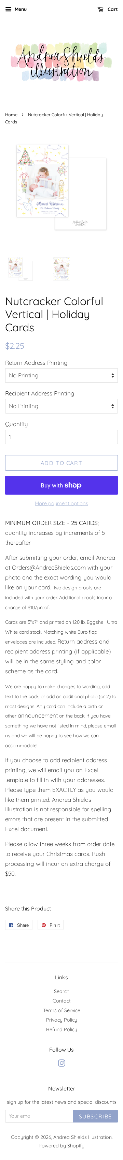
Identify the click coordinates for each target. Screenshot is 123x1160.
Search (61, 991)
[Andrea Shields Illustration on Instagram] (61, 1064)
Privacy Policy (61, 1020)
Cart (112, 9)
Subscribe (95, 1116)
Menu (20, 9)
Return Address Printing (36, 362)
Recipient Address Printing (39, 393)
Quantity (16, 423)
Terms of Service (61, 1010)
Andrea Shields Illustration (82, 1137)
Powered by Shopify (61, 1146)
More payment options (61, 503)
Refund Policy (61, 1029)
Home (11, 114)
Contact (62, 1001)
